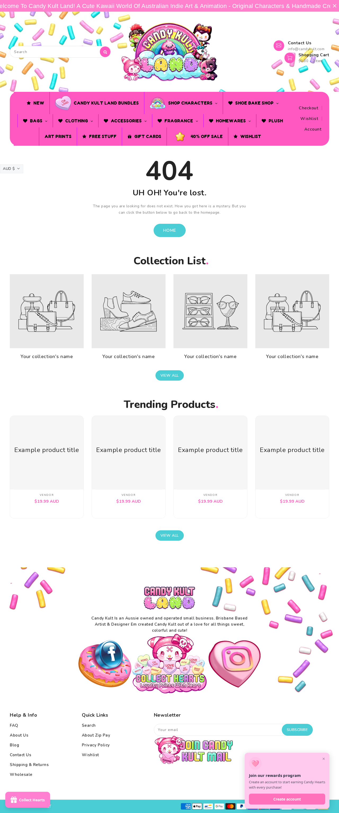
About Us (19, 735)
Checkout (308, 108)
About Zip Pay (96, 735)
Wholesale (21, 774)
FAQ (14, 725)
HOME (169, 230)
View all (169, 375)
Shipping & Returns (29, 764)
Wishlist (309, 119)
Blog (14, 745)
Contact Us (20, 755)
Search (89, 725)
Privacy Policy (96, 745)
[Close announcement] (334, 6)
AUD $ (9, 168)
